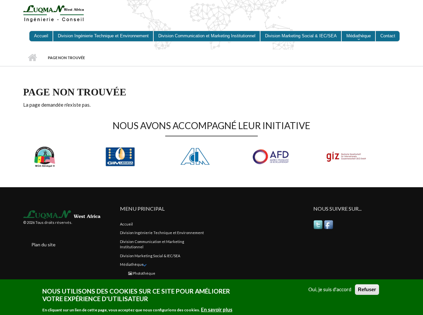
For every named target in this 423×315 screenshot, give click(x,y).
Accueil (41, 35)
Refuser (367, 289)
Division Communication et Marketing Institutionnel (206, 35)
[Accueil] (57, 13)
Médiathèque (358, 35)
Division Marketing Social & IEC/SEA (301, 35)
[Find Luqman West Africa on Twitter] (318, 224)
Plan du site (43, 244)
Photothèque (143, 273)
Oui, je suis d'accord (329, 289)
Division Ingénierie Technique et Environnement (103, 35)
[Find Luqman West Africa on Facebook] (329, 224)
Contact (387, 35)
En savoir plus (216, 309)
